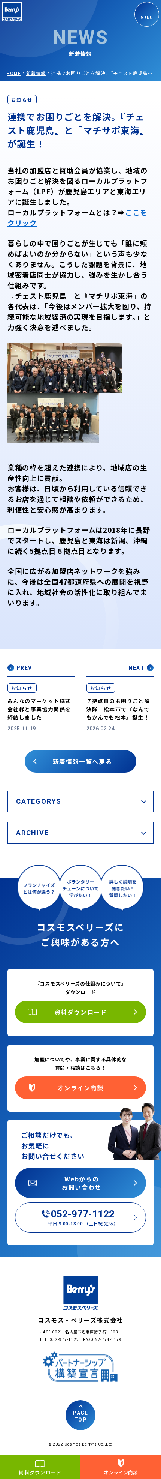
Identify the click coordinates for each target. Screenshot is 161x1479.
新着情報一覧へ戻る (82, 761)
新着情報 (36, 73)
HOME (14, 73)
